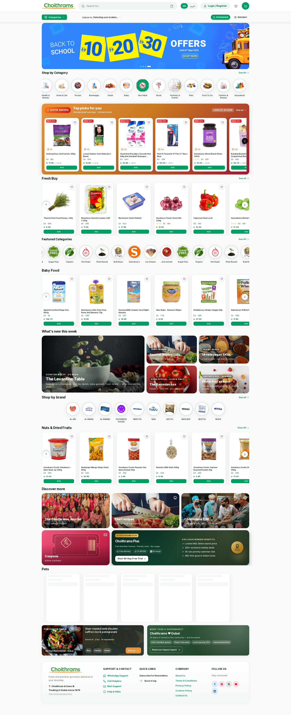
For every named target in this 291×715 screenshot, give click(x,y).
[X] (229, 684)
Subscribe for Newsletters (153, 675)
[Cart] (245, 6)
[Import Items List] (172, 6)
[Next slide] (245, 46)
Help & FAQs (114, 691)
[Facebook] (215, 684)
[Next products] (245, 205)
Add (62, 167)
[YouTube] (236, 684)
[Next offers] (245, 141)
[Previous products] (46, 205)
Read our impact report (164, 649)
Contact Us (181, 695)
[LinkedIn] (215, 691)
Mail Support (114, 686)
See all (240, 110)
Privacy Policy (183, 685)
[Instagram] (222, 684)
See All (242, 72)
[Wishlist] (236, 6)
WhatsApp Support (117, 675)
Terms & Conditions (186, 680)
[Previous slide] (46, 46)
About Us (180, 675)
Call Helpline (114, 681)
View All (241, 427)
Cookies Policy (183, 690)
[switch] (189, 6)
